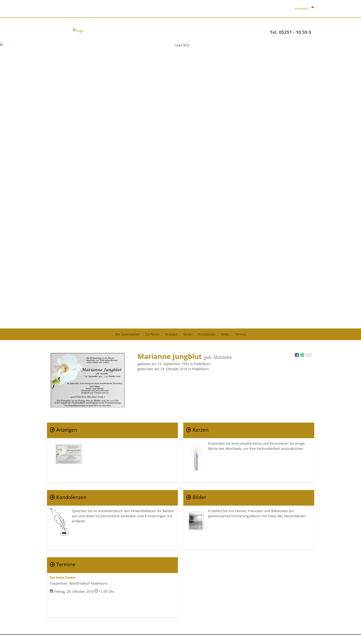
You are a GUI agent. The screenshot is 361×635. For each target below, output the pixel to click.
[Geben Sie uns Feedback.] (312, 8)
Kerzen (188, 334)
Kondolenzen (207, 334)
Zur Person (152, 334)
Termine (240, 334)
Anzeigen (171, 334)
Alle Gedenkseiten (127, 334)
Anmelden (301, 8)
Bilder (225, 334)
